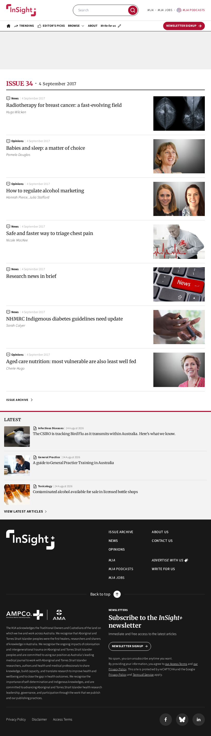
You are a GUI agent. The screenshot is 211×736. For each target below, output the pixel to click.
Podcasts (194, 10)
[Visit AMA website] (59, 615)
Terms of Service (143, 675)
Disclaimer (39, 719)
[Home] (21, 10)
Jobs (165, 10)
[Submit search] (132, 10)
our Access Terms (176, 664)
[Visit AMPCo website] (24, 615)
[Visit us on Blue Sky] (182, 719)
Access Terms (62, 719)
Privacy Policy (117, 675)
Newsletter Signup (127, 646)
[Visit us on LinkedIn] (198, 719)
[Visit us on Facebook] (166, 719)
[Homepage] (8, 26)
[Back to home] (30, 540)
